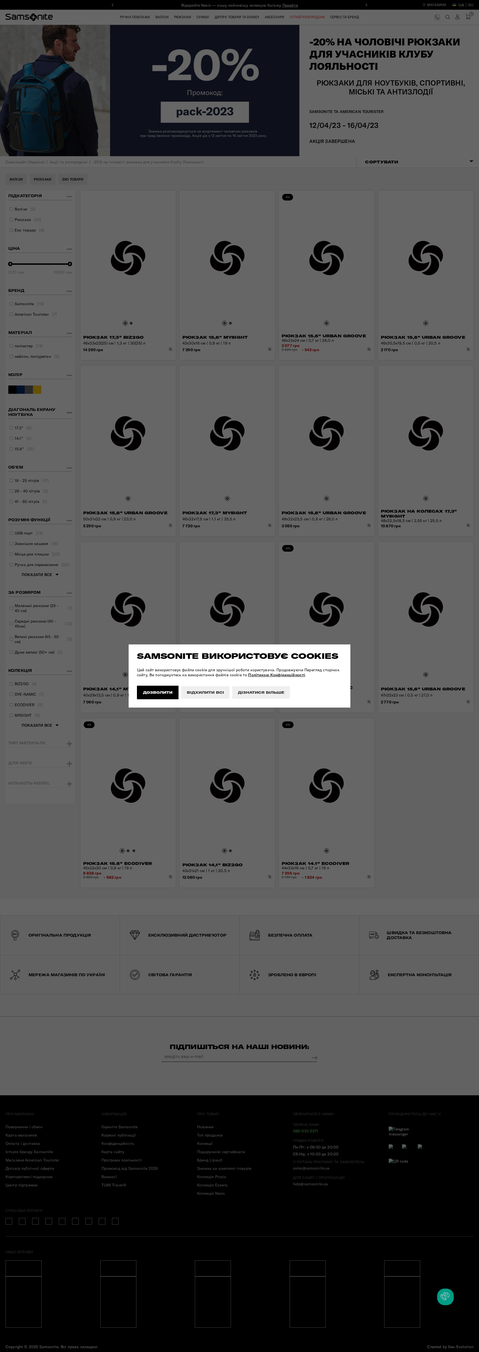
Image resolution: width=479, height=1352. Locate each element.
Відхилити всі (205, 692)
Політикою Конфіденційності (276, 674)
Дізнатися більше (261, 692)
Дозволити (157, 692)
